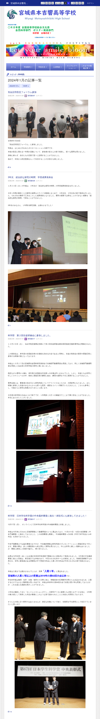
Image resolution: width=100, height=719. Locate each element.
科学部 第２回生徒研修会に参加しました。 (30, 335)
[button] (28, 66)
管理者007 (31, 95)
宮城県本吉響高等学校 (20, 3)
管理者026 (31, 180)
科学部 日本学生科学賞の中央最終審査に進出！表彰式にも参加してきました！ (47, 515)
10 (11, 506)
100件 (25, 86)
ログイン (90, 3)
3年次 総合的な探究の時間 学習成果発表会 (30, 177)
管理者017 (31, 339)
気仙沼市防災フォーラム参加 (22, 92)
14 (11, 711)
